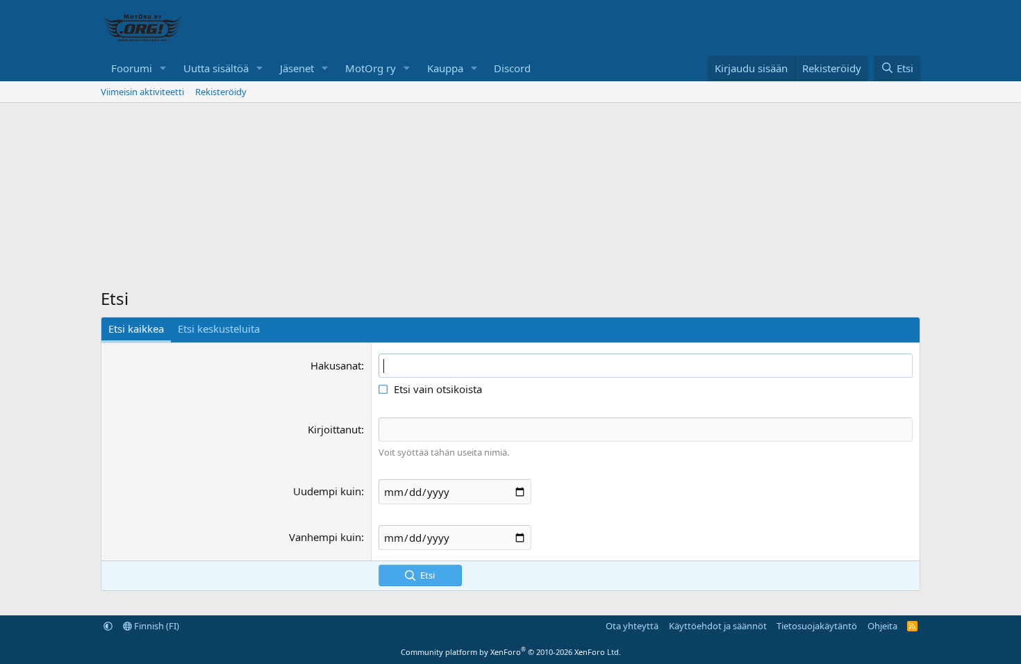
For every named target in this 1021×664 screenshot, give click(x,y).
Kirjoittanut (334, 429)
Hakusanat (335, 365)
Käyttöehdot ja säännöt (718, 626)
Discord (512, 68)
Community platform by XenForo (511, 652)
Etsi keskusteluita (219, 328)
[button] (163, 68)
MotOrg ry (370, 68)
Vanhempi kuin (325, 537)
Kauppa (445, 68)
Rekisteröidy (221, 91)
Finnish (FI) (155, 626)
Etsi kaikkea (136, 328)
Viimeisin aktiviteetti (142, 91)
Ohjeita (882, 626)
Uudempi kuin (327, 491)
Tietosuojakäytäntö (817, 626)
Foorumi (131, 68)
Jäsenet (297, 68)
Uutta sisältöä (216, 68)
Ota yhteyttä (632, 626)
